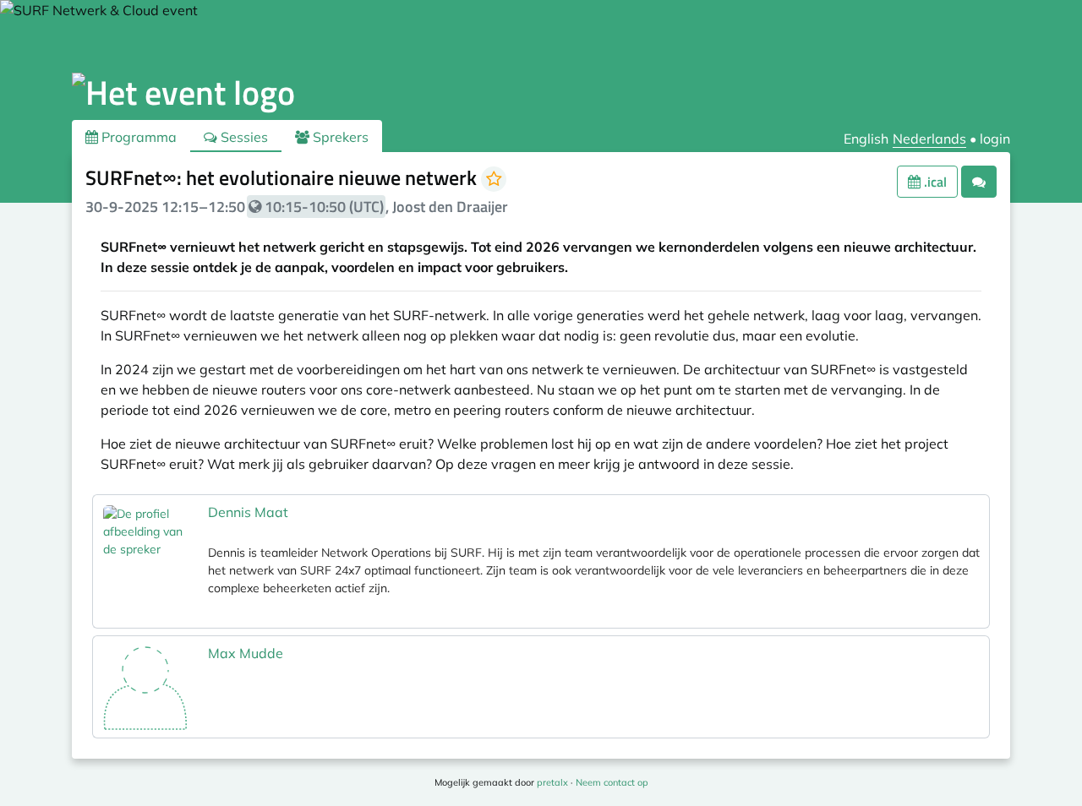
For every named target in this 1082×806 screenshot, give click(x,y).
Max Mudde (245, 653)
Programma (137, 136)
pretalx (552, 782)
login (995, 138)
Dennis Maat (248, 512)
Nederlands (929, 138)
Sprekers (339, 136)
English (866, 138)
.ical (934, 182)
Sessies (242, 136)
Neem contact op (612, 782)
